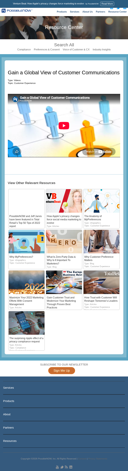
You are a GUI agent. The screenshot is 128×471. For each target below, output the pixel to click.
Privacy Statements (97, 458)
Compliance (24, 49)
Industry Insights (102, 49)
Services (74, 11)
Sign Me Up (62, 370)
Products (62, 11)
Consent (82, 458)
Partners (100, 11)
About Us (87, 11)
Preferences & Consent (47, 49)
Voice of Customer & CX (76, 49)
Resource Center (117, 11)
